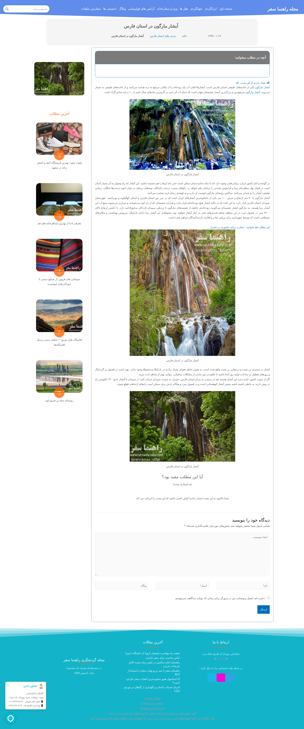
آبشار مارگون (262, 87)
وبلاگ (122, 8)
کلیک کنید (221, 658)
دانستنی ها (110, 8)
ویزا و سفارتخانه (167, 8)
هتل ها (184, 8)
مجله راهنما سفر (283, 8)
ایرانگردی (211, 8)
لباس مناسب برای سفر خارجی (162, 657)
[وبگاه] (121, 586)
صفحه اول (225, 8)
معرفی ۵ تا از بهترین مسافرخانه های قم (59, 223)
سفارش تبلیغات (91, 8)
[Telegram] (230, 677)
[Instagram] (221, 677)
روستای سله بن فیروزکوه (59, 400)
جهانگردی (196, 8)
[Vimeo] (212, 677)
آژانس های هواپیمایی (141, 8)
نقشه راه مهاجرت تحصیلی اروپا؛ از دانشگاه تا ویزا (152, 653)
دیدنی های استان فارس (163, 35)
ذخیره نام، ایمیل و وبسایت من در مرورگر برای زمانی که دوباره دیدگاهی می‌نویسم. (220, 598)
